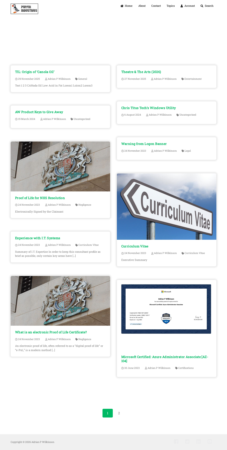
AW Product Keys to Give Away (39, 112)
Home (128, 5)
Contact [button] (156, 5)
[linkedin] (199, 441)
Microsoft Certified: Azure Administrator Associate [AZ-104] (164, 359)
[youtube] (210, 441)
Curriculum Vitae (134, 246)
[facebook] (177, 441)
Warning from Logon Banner (144, 144)
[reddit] (188, 441)
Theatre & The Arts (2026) (141, 72)
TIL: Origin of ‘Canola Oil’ (34, 72)
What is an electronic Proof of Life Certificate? (51, 332)
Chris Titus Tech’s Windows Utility (148, 108)
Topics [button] (171, 5)
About (142, 5)
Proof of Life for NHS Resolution (40, 198)
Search (209, 5)
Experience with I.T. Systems (37, 238)
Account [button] (189, 5)
